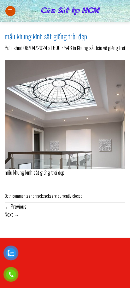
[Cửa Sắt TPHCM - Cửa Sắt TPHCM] (71, 11)
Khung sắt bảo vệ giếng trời (101, 48)
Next (12, 214)
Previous (16, 206)
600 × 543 (62, 48)
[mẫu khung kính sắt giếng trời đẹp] (65, 113)
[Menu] (10, 11)
